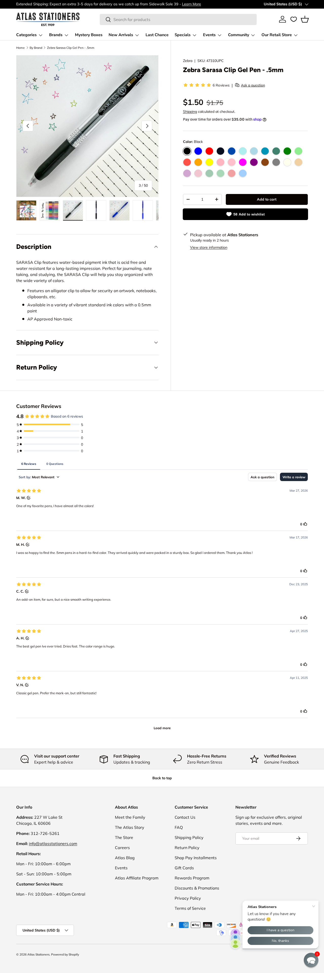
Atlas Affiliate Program (136, 877)
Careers (122, 847)
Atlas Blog (125, 857)
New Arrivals (121, 35)
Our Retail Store (276, 35)
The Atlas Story (129, 827)
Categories (26, 35)
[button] (304, 19)
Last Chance (157, 35)
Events (209, 35)
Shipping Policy (189, 837)
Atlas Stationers (38, 954)
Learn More (191, 4)
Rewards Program (192, 877)
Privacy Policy (188, 898)
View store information (208, 247)
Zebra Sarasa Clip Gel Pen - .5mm (70, 48)
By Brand (36, 48)
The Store (124, 837)
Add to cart (266, 199)
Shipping (190, 111)
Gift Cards (184, 867)
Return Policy (187, 847)
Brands (56, 35)
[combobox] (178, 19)
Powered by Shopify (65, 954)
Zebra (187, 60)
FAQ (179, 827)
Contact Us (185, 817)
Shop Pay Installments (196, 857)
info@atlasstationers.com (53, 843)
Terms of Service (190, 908)
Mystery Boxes (89, 35)
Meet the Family (130, 817)
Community (238, 35)
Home (20, 48)
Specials (183, 35)
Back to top (162, 778)
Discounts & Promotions (197, 888)
